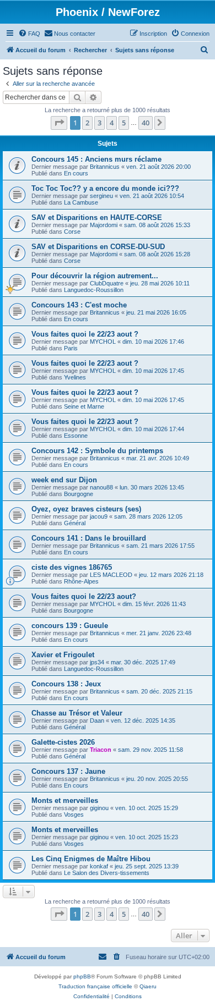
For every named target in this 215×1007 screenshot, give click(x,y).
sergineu (101, 195)
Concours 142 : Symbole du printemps (97, 451)
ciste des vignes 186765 (71, 567)
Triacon (100, 749)
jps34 (97, 662)
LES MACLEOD (111, 574)
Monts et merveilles (64, 800)
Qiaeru (148, 986)
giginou (99, 808)
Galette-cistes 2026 (63, 742)
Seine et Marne (84, 406)
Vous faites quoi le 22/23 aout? (83, 596)
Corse (72, 231)
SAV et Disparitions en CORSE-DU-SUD (98, 247)
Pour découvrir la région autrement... (94, 276)
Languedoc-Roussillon (93, 290)
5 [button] (124, 123)
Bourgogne (78, 494)
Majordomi (103, 225)
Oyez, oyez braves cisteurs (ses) (86, 509)
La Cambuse (81, 202)
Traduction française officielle (95, 986)
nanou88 (101, 487)
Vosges (74, 814)
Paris (71, 348)
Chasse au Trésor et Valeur (76, 713)
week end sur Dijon (64, 480)
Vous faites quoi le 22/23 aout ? (84, 334)
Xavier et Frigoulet (62, 655)
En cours (76, 173)
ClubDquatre (106, 283)
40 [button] (145, 123)
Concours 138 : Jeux (66, 684)
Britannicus (105, 166)
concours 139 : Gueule (69, 625)
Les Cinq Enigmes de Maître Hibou (90, 859)
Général (74, 523)
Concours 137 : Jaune (68, 771)
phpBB (82, 976)
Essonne (76, 435)
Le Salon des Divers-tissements (106, 873)
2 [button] (87, 123)
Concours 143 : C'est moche (79, 305)
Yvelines (75, 377)
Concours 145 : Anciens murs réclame (96, 159)
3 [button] (99, 123)
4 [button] (112, 123)
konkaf (99, 866)
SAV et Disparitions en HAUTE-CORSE (96, 217)
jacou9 (99, 516)
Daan (97, 720)
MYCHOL (103, 341)
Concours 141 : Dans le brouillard (88, 538)
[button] (59, 122)
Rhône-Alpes (81, 581)
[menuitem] (29, 33)
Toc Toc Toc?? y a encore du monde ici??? (105, 188)
